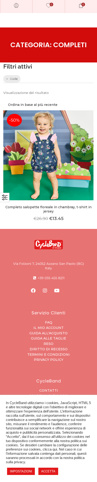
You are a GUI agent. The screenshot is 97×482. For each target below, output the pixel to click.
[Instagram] (45, 290)
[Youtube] (56, 290)
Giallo (14, 79)
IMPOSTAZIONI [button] (21, 471)
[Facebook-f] (33, 290)
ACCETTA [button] (48, 471)
